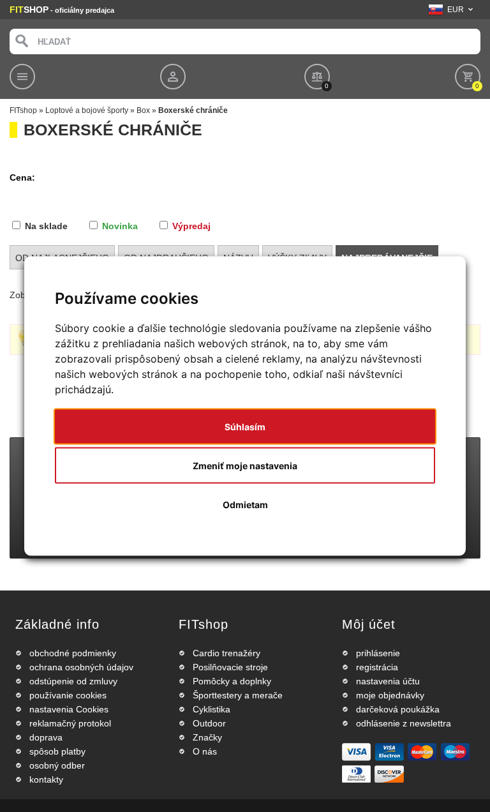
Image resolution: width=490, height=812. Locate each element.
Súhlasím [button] (245, 426)
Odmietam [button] (245, 504)
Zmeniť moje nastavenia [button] (245, 465)
